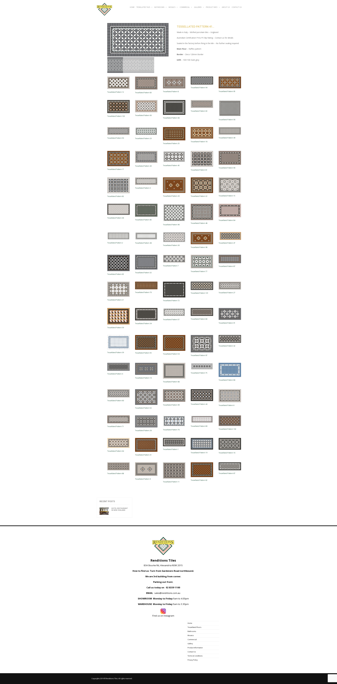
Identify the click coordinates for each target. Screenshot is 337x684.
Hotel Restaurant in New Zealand (119, 509)
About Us (226, 7)
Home (132, 7)
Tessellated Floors (194, 627)
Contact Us (237, 7)
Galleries (198, 7)
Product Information (195, 648)
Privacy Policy (193, 660)
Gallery (190, 643)
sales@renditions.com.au (167, 593)
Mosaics (172, 7)
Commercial (185, 7)
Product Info (211, 7)
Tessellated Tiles (143, 7)
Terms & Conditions (195, 656)
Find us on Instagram (163, 615)
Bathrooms (159, 7)
